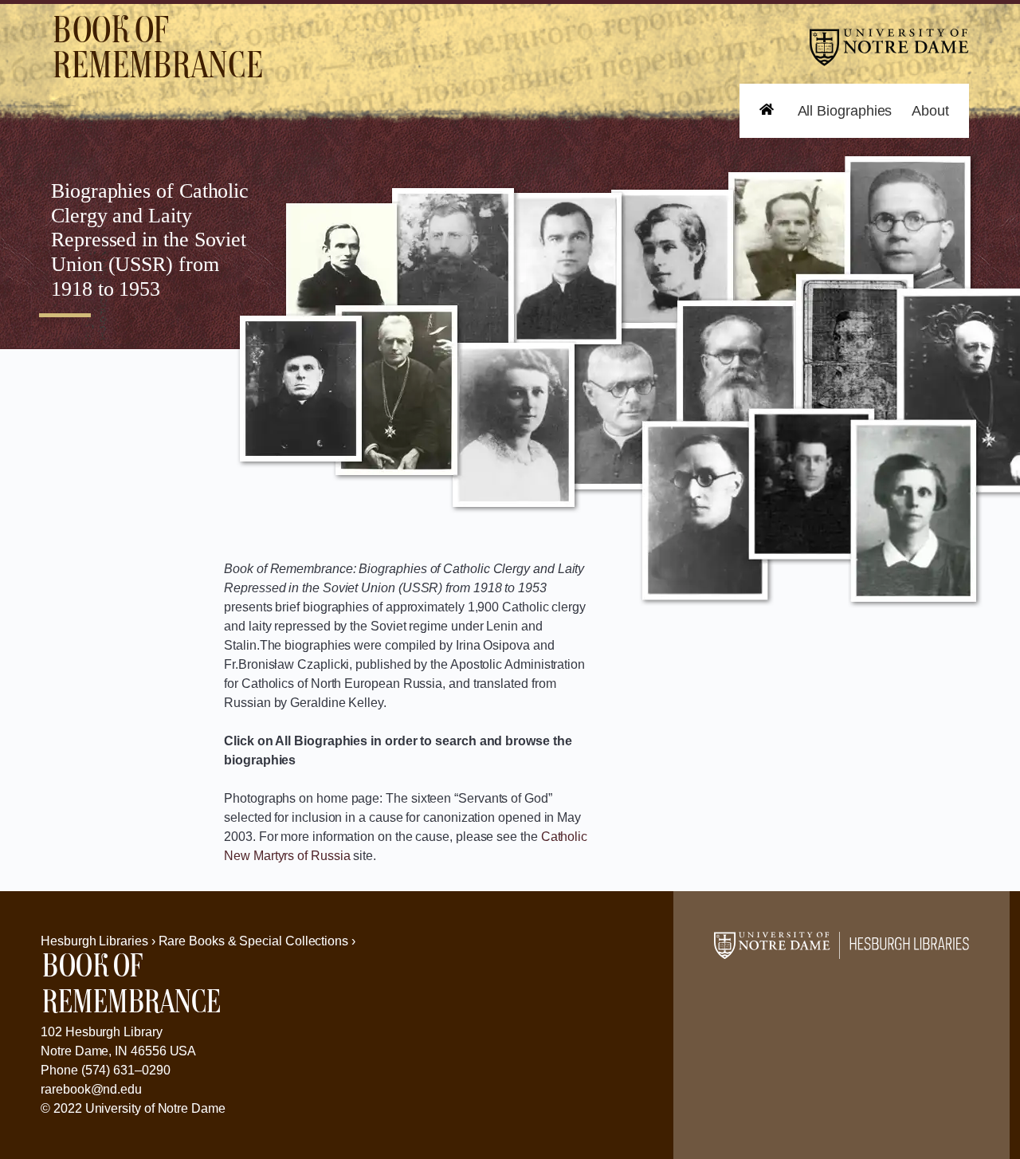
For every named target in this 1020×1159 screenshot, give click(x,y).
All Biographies (845, 111)
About (930, 111)
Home (759, 137)
